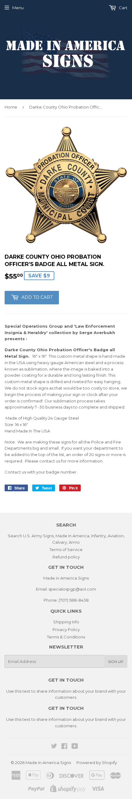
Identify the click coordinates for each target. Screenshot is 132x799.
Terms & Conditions (66, 636)
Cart (122, 7)
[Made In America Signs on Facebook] (64, 746)
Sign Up (115, 661)
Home (11, 107)
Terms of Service (66, 549)
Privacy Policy (66, 629)
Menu (18, 7)
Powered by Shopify (96, 762)
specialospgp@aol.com (72, 589)
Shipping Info (66, 621)
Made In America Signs (48, 762)
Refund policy (66, 556)
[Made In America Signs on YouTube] (75, 746)
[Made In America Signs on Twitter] (54, 746)
